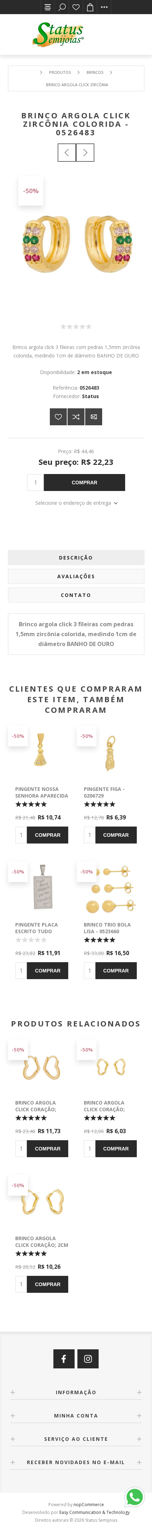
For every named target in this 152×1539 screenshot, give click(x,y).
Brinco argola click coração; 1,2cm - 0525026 (104, 1109)
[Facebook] (64, 1358)
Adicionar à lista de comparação (76, 416)
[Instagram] (88, 1358)
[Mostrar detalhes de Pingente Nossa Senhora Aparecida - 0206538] (41, 752)
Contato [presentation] (76, 595)
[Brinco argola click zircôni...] (67, 152)
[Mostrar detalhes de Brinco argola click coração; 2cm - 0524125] (41, 1201)
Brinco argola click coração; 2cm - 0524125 (41, 1245)
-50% (31, 191)
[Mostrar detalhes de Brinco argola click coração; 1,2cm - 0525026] (110, 1065)
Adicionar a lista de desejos (58, 416)
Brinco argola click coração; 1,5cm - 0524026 (35, 1109)
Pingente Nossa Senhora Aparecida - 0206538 (41, 796)
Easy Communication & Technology (94, 1512)
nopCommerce (89, 1505)
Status (90, 396)
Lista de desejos (76, 7)
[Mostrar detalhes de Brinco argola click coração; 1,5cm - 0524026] (41, 1065)
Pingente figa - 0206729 (104, 792)
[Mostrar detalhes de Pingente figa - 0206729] (110, 752)
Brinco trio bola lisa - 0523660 (107, 928)
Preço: (65, 451)
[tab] (76, 557)
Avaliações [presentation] (76, 576)
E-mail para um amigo (93, 416)
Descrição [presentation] (76, 557)
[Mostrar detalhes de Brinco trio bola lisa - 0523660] (110, 887)
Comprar (84, 482)
